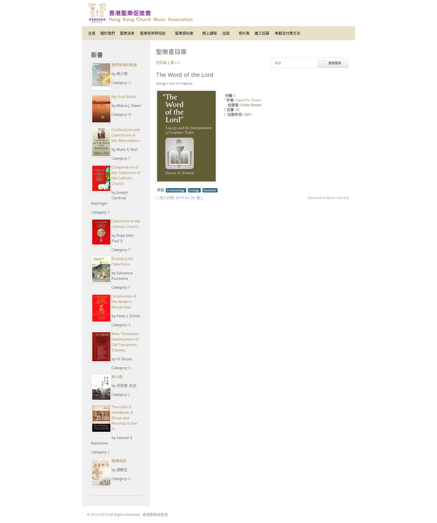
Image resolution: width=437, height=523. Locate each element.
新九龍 (117, 376)
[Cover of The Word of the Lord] (186, 135)
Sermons (210, 190)
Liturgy (194, 190)
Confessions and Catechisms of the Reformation (126, 135)
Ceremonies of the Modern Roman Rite (124, 302)
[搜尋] (321, 63)
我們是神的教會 (124, 64)
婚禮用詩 (119, 460)
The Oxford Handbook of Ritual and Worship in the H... (124, 417)
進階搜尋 (335, 63)
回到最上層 (165, 62)
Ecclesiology (176, 190)
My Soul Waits (124, 96)
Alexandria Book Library (328, 197)
